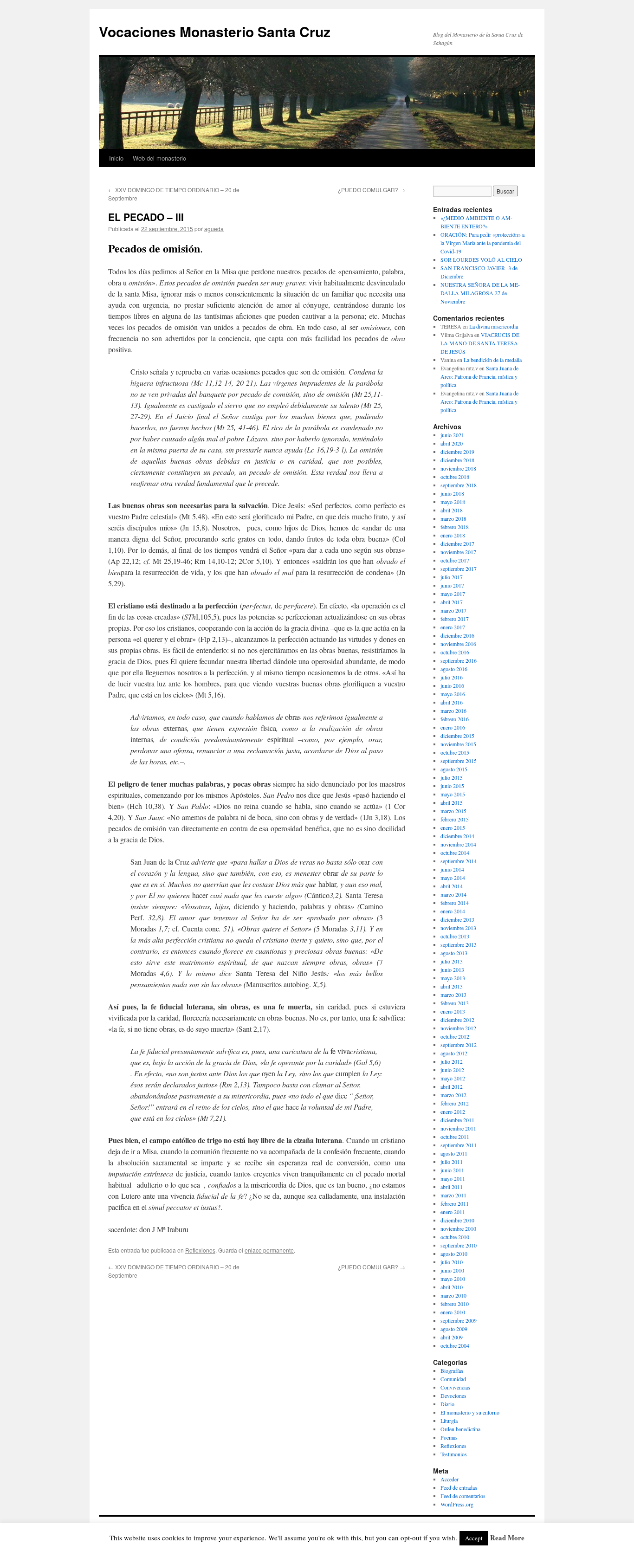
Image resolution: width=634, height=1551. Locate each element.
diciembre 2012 (457, 1019)
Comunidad (453, 1379)
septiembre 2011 (458, 1145)
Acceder (449, 1479)
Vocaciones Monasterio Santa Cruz (214, 31)
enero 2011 (452, 1211)
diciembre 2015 (457, 735)
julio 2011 (451, 1161)
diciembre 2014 (457, 836)
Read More (507, 1537)
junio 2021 (452, 435)
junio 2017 (452, 585)
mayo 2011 (452, 1178)
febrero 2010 (454, 1303)
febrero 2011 (454, 1203)
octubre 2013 (454, 936)
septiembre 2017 (458, 568)
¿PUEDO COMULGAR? (371, 190)
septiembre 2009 (458, 1320)
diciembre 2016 (457, 635)
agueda (214, 229)
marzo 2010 (453, 1295)
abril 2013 (451, 986)
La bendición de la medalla (493, 359)
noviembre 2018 (458, 468)
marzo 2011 (453, 1195)
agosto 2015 (453, 769)
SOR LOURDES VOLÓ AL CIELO (481, 259)
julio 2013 (451, 961)
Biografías (451, 1370)
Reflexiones (200, 1250)
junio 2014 (452, 869)
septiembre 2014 (458, 861)
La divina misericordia (493, 326)
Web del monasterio (159, 158)
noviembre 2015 (458, 744)
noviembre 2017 (458, 552)
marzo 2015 (453, 810)
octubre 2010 (454, 1237)
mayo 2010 (452, 1278)
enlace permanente (269, 1250)
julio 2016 (451, 677)
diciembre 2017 (457, 543)
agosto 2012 (453, 1053)
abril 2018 (451, 510)
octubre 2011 (454, 1136)
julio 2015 (451, 777)
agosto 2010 (453, 1253)
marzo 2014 (453, 894)
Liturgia (449, 1420)
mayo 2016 (452, 694)
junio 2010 (452, 1270)
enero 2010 (452, 1312)
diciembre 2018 (457, 460)
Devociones (453, 1395)
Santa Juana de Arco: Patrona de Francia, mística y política (479, 376)
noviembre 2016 (458, 643)
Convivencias (455, 1387)
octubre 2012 (454, 1036)
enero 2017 (452, 627)
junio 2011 (452, 1170)
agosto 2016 (453, 668)
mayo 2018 (452, 501)
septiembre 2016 (458, 660)
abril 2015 (451, 802)
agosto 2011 (453, 1153)
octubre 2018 (454, 476)
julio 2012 (451, 1061)
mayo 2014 (452, 877)
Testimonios (453, 1454)
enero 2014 (452, 911)
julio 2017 (451, 577)
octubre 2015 (454, 752)
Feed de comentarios (462, 1495)
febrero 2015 (454, 819)
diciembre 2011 (457, 1120)
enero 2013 (452, 1011)
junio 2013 (452, 969)
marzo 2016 (453, 710)
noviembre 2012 (458, 1028)
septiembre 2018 (458, 485)
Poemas (449, 1437)
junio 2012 (452, 1069)
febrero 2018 (454, 526)
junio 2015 (452, 785)
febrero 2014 (454, 902)
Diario (447, 1404)
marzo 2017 (453, 610)
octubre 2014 (454, 852)
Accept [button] (474, 1538)
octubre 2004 (454, 1345)
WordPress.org (456, 1504)
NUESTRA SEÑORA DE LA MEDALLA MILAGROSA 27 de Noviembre (480, 293)
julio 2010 (451, 1262)
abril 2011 (451, 1186)
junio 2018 (452, 493)
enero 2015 (452, 827)
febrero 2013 (454, 1003)
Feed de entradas (458, 1487)
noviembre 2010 (458, 1228)
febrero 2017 (454, 618)
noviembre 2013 (458, 927)
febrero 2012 (454, 1103)
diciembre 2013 (457, 919)
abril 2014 (451, 886)
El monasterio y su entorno (469, 1412)
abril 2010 (451, 1287)
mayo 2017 (452, 593)
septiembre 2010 (458, 1245)
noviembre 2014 (458, 844)
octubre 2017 (454, 560)
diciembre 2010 (457, 1220)
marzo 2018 (453, 518)
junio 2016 (452, 685)
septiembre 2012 (458, 1044)
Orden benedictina (460, 1429)
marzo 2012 (453, 1095)
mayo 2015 (452, 794)
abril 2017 (451, 602)
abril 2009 (451, 1337)
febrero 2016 (454, 719)
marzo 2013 (453, 994)
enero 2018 (452, 535)
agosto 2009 (453, 1328)
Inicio (116, 158)
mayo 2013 (452, 978)
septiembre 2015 (458, 760)
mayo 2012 (452, 1078)
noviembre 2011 (458, 1128)
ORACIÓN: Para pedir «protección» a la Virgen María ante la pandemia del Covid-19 (482, 243)
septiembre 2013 (458, 944)
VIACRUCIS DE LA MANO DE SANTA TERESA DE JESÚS (479, 343)
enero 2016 (452, 727)
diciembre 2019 (457, 451)
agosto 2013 (453, 952)
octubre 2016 (454, 652)
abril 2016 (451, 702)
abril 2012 (451, 1086)
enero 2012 (452, 1111)
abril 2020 (451, 443)
